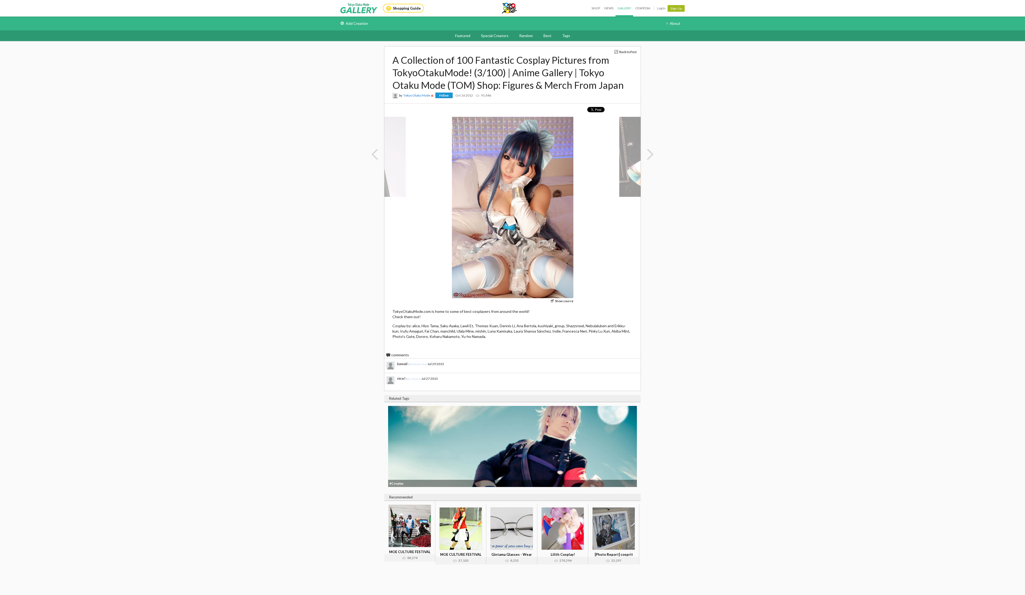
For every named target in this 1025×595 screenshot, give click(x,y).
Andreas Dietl (419, 364)
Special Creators (494, 35)
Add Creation (357, 23)
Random (526, 35)
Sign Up (676, 8)
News (608, 8)
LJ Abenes (415, 378)
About (675, 23)
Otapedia (642, 8)
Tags (566, 35)
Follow (444, 95)
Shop (596, 8)
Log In (661, 8)
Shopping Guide (407, 8)
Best (547, 35)
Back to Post (628, 52)
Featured (462, 35)
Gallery (624, 8)
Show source (564, 301)
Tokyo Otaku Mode (510, 8)
